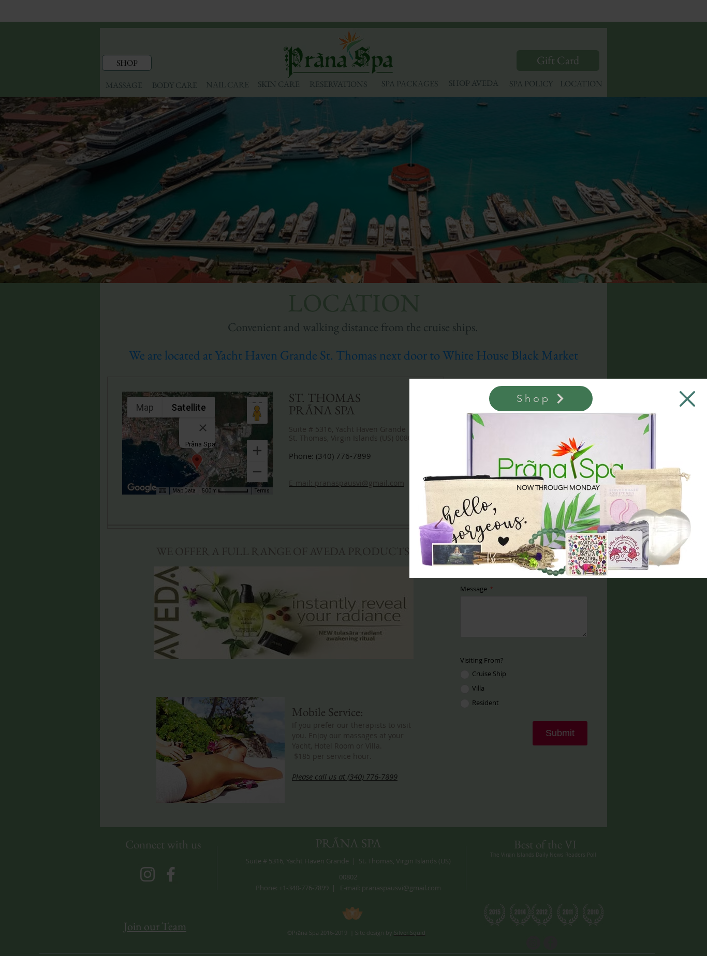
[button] (687, 399)
